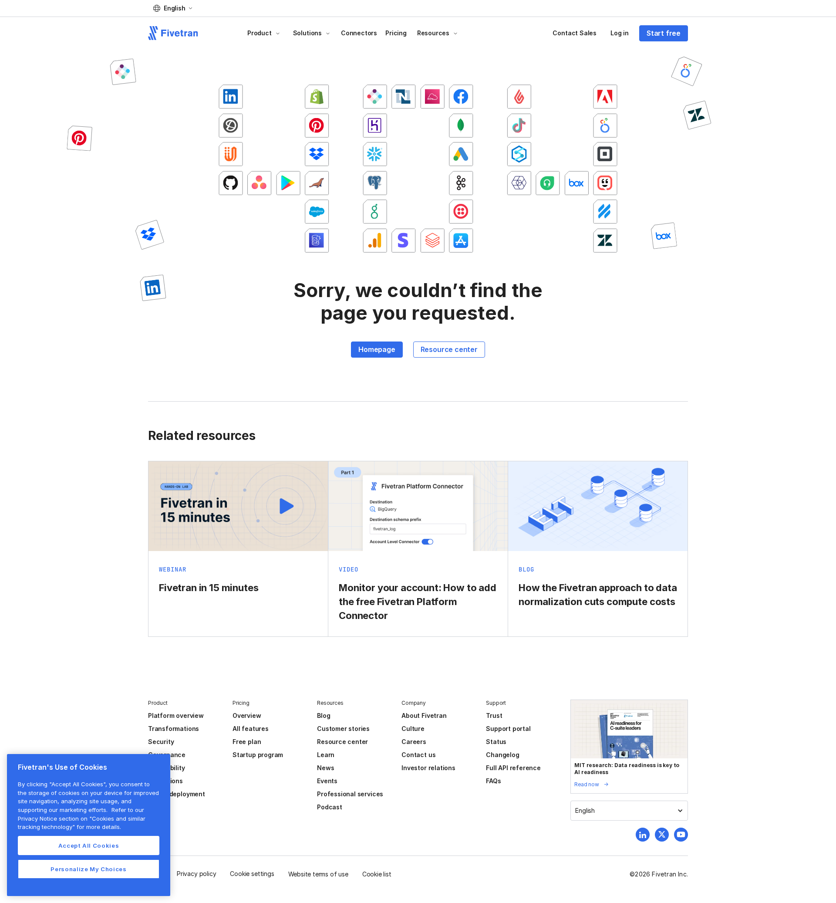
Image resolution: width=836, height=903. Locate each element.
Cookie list (376, 874)
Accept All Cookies (88, 845)
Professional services (350, 794)
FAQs (493, 781)
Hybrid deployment (176, 794)
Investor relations (428, 767)
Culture (413, 728)
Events (327, 781)
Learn (325, 754)
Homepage (376, 349)
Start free (664, 33)
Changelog (502, 754)
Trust (494, 715)
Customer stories (343, 728)
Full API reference (513, 767)
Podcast (329, 807)
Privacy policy (196, 873)
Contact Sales (575, 33)
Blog (323, 715)
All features (251, 728)
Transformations (173, 728)
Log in (619, 33)
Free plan (247, 741)
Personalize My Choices (88, 869)
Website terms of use (318, 874)
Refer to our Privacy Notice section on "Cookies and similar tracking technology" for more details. (81, 818)
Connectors (359, 33)
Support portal (508, 728)
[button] (172, 8)
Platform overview (176, 715)
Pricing (396, 33)
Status (496, 741)
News (325, 767)
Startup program (258, 754)
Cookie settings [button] (252, 873)
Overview (247, 715)
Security (161, 741)
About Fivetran (423, 715)
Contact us (418, 754)
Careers (413, 741)
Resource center (449, 349)
